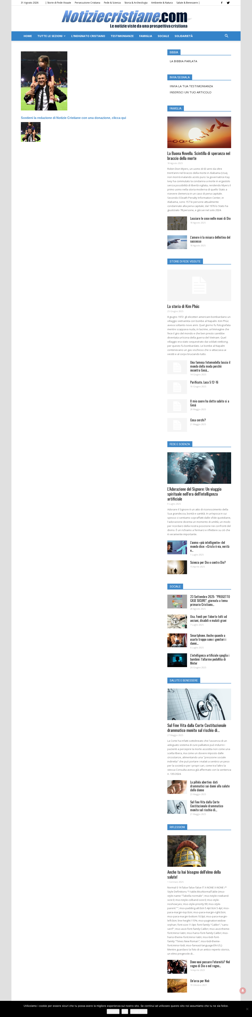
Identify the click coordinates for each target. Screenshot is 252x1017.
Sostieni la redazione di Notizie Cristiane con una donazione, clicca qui (73, 118)
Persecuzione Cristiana (87, 2)
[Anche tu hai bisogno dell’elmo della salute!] (199, 851)
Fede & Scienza (112, 2)
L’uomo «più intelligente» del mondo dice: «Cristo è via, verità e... (209, 546)
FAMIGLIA (145, 36)
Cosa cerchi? (198, 420)
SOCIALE (163, 36)
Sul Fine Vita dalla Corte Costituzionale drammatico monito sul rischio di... (196, 727)
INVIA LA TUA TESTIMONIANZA (191, 86)
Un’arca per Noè (199, 980)
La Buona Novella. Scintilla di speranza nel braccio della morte (198, 155)
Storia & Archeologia (135, 2)
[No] (247, 1009)
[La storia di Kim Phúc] (199, 285)
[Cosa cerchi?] (177, 425)
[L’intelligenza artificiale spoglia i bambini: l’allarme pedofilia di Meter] (177, 660)
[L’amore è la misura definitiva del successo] (177, 242)
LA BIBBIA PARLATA (183, 61)
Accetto (113, 1011)
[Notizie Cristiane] (126, 18)
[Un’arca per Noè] (177, 986)
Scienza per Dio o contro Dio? (208, 562)
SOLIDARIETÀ (184, 36)
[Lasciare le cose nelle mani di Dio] (177, 223)
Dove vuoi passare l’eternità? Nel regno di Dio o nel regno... (210, 964)
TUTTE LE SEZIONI (49, 36)
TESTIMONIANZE (122, 36)
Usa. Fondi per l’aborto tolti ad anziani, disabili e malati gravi (208, 618)
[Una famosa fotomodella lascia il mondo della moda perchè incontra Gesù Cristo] (177, 367)
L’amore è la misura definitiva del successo (210, 239)
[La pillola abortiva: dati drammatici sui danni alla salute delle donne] (177, 787)
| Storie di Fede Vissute (58, 2)
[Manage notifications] (243, 990)
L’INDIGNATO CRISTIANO (88, 36)
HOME (28, 36)
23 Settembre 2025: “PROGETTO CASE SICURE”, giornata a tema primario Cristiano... (210, 600)
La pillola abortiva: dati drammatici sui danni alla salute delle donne (210, 786)
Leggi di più (139, 1011)
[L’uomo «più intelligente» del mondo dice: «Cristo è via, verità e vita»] (177, 547)
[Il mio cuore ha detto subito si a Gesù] (177, 406)
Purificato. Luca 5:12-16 (204, 382)
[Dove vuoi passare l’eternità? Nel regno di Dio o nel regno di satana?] (177, 967)
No (125, 1011)
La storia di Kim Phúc (183, 306)
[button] (226, 36)
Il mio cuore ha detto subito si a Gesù (209, 403)
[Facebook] (222, 3)
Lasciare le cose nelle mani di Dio (210, 218)
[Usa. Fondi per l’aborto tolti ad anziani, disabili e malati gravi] (177, 621)
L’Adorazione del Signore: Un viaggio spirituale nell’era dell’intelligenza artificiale (194, 494)
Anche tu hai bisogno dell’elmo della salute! (194, 874)
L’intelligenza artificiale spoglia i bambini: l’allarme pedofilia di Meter (209, 659)
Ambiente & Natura (162, 2)
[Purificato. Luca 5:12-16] (177, 387)
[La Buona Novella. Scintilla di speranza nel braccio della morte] (199, 132)
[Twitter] (228, 3)
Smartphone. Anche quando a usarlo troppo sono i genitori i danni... (208, 639)
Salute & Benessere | (188, 2)
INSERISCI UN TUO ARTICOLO (190, 92)
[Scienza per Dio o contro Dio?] (177, 567)
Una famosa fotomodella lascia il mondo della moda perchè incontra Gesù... (210, 366)
